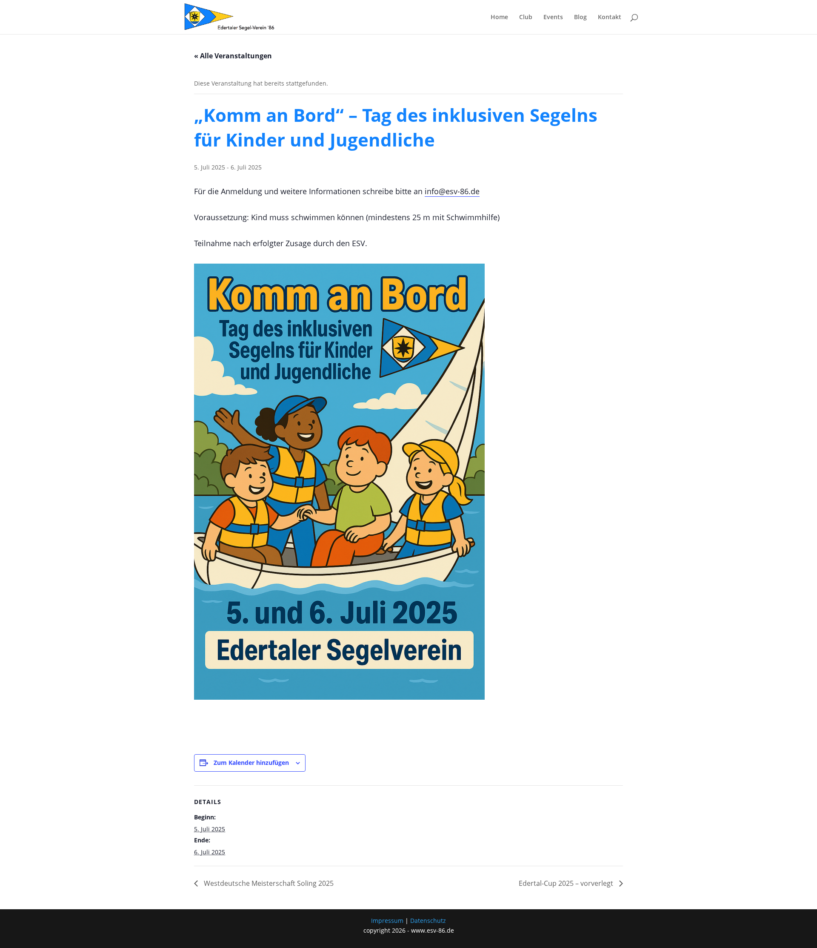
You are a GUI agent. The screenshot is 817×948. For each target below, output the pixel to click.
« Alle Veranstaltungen (233, 55)
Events (553, 17)
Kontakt (609, 17)
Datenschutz (428, 920)
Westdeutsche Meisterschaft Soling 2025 (268, 883)
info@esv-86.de (452, 191)
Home (499, 17)
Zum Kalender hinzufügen (251, 762)
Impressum (387, 920)
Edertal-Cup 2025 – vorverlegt (567, 883)
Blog (580, 17)
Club (525, 17)
